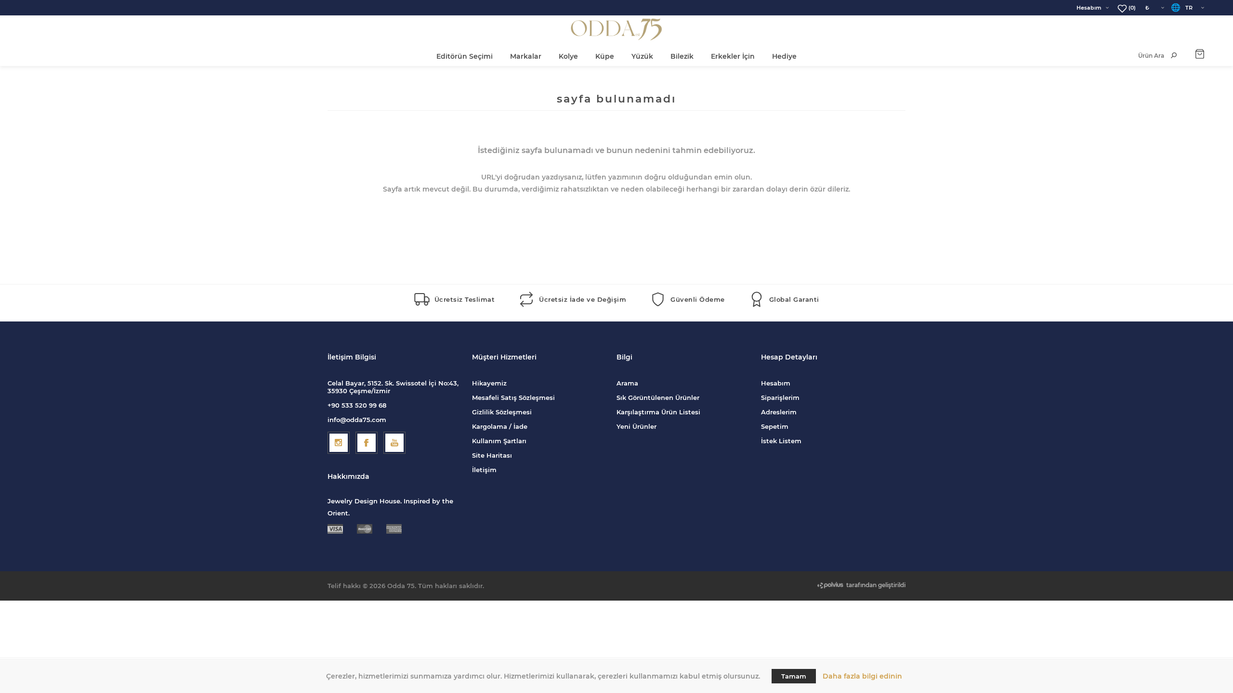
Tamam (793, 676)
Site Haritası (492, 455)
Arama (627, 383)
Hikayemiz (489, 383)
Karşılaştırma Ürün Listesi (658, 412)
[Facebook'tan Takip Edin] (366, 443)
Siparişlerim (780, 397)
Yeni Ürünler (636, 426)
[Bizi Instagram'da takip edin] (338, 443)
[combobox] (1141, 55)
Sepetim (774, 426)
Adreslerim (779, 412)
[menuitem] (544, 383)
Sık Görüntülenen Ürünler (657, 397)
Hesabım (1089, 7)
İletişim (484, 470)
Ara (1173, 55)
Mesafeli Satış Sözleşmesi (513, 397)
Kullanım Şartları (499, 441)
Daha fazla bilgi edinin (862, 676)
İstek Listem (781, 441)
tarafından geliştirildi (875, 585)
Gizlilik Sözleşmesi (502, 412)
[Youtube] (394, 443)
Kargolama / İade (499, 426)
